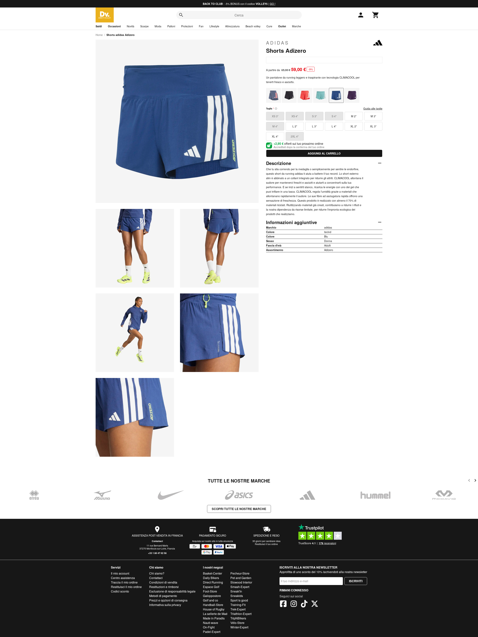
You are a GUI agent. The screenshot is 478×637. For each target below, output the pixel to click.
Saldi (99, 26)
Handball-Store (213, 605)
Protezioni (187, 26)
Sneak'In (236, 591)
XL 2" (353, 126)
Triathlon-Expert (241, 614)
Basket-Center (212, 573)
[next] (475, 481)
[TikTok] (304, 604)
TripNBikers (238, 618)
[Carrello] (375, 15)
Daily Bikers (211, 578)
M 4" (275, 126)
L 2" (294, 126)
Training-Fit (238, 605)
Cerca (239, 15)
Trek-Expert (238, 609)
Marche (296, 26)
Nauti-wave (210, 623)
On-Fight (209, 627)
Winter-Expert (239, 627)
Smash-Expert (239, 587)
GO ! (272, 4)
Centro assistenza (123, 578)
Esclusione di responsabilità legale (172, 591)
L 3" (314, 126)
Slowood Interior (241, 582)
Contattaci (157, 541)
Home (99, 35)
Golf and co (210, 600)
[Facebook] (283, 604)
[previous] (469, 481)
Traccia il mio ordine (124, 582)
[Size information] (276, 108)
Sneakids (236, 596)
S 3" (314, 116)
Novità (130, 26)
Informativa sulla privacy (165, 605)
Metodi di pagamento (163, 596)
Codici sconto (120, 591)
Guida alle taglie (372, 108)
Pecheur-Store (239, 573)
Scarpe (144, 26)
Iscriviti (355, 581)
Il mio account (120, 573)
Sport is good (239, 600)
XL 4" (275, 136)
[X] (314, 604)
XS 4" (294, 116)
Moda (158, 26)
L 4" (334, 126)
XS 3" (275, 116)
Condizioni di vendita (163, 582)
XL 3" (373, 126)
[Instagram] (293, 604)
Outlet (282, 26)
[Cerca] (181, 15)
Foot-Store (210, 591)
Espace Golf (211, 587)
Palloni (171, 26)
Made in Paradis (214, 618)
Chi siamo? (156, 573)
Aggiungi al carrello (324, 153)
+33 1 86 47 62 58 (157, 553)
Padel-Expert (211, 632)
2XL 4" (295, 136)
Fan (201, 26)
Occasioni (114, 26)
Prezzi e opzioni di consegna (168, 600)
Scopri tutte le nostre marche (239, 509)
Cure (269, 26)
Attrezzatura (232, 26)
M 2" (353, 116)
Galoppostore (212, 596)
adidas (277, 43)
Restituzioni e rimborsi (164, 587)
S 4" (334, 116)
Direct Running (213, 582)
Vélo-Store (237, 623)
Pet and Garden (240, 578)
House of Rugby (213, 609)
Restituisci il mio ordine (126, 587)
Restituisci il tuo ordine (266, 544)
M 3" (373, 116)
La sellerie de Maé (215, 614)
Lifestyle (214, 26)
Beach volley (253, 26)
